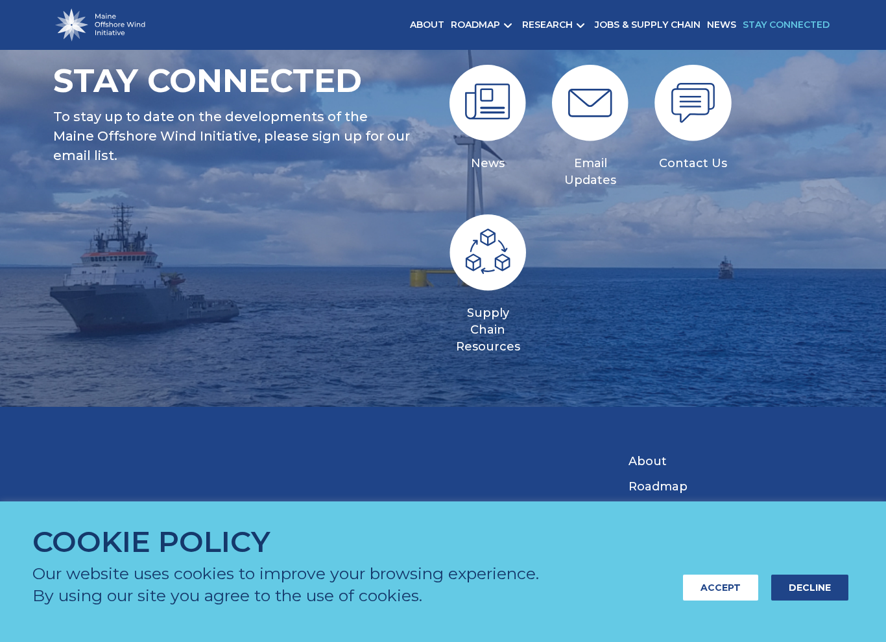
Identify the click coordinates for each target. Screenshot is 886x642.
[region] (443, 571)
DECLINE (810, 587)
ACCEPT (720, 587)
